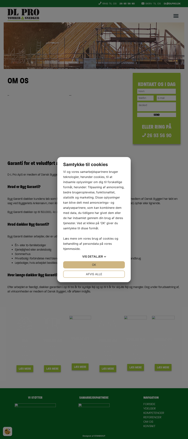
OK (94, 265)
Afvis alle (94, 274)
